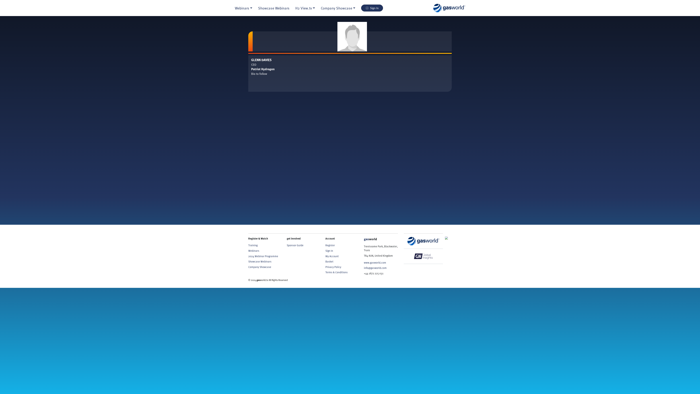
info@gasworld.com (375, 268)
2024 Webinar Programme (263, 256)
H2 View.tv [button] (303, 8)
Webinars (253, 251)
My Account (332, 256)
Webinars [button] (242, 8)
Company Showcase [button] (336, 8)
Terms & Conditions (336, 272)
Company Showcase (259, 267)
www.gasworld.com (375, 262)
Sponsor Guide (295, 245)
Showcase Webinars (273, 8)
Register (330, 245)
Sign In (374, 8)
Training (253, 245)
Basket (329, 261)
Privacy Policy (333, 267)
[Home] (449, 8)
